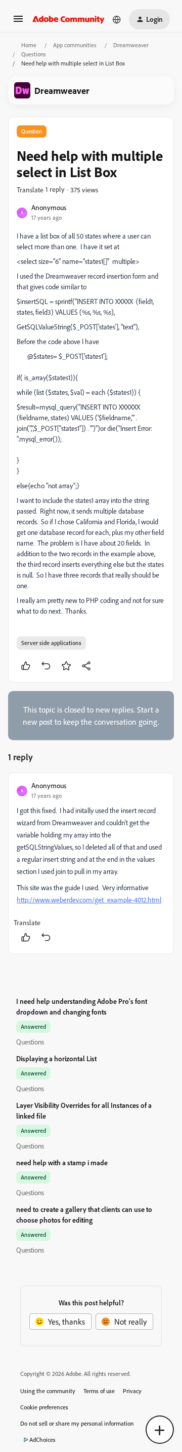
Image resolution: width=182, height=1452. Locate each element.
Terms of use (99, 1391)
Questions (33, 54)
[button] (18, 22)
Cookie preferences (44, 1407)
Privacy (132, 1391)
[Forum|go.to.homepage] (68, 19)
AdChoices (42, 1439)
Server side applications (51, 643)
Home (28, 45)
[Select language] (117, 19)
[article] (91, 863)
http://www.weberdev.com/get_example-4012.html (89, 899)
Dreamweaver (131, 45)
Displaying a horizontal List (56, 1058)
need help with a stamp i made (62, 1162)
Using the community (47, 1391)
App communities (75, 45)
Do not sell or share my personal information (77, 1423)
